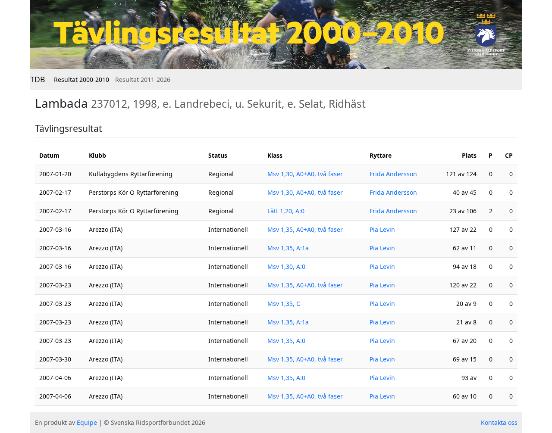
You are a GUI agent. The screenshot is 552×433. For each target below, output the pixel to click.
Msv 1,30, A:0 (286, 266)
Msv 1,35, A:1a (288, 248)
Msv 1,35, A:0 (286, 340)
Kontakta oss (499, 422)
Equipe (87, 422)
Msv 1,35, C (283, 303)
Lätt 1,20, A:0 (285, 211)
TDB (37, 79)
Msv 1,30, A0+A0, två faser (305, 174)
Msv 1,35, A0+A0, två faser (305, 229)
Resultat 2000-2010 (81, 79)
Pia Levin (382, 229)
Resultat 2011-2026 (142, 79)
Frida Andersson (393, 174)
